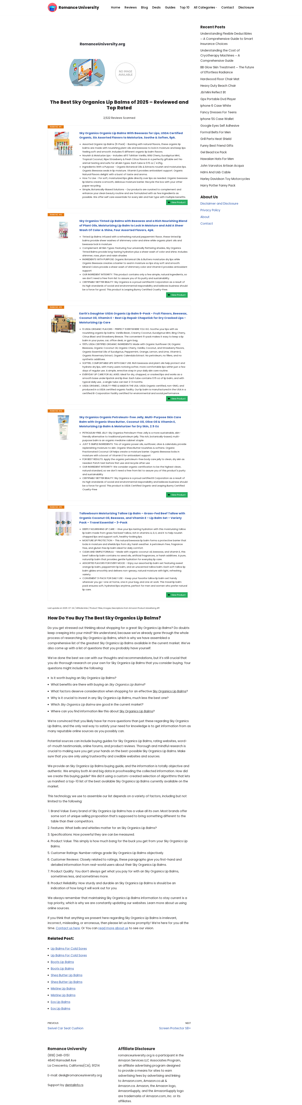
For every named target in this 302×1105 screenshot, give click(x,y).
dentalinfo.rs (74, 1085)
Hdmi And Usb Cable (215, 172)
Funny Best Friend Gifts (216, 146)
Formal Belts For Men (215, 132)
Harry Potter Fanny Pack (217, 185)
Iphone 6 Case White (215, 106)
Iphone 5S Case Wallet (217, 119)
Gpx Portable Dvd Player (218, 99)
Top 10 (184, 7)
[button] (216, 7)
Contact (227, 7)
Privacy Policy (210, 210)
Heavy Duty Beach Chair (218, 86)
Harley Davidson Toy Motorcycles (225, 179)
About (205, 217)
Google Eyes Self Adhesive (219, 126)
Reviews (131, 7)
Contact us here (68, 928)
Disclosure (246, 7)
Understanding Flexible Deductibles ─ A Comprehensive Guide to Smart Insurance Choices (226, 38)
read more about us (113, 928)
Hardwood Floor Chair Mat (219, 79)
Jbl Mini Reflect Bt (213, 92)
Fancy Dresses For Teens (218, 112)
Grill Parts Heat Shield (215, 139)
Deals (156, 7)
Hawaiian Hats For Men (217, 159)
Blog (144, 7)
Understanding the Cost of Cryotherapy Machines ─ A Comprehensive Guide (220, 55)
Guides (170, 7)
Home (115, 7)
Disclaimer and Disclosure (219, 203)
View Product (178, 202)
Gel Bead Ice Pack (213, 152)
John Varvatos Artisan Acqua (222, 166)
